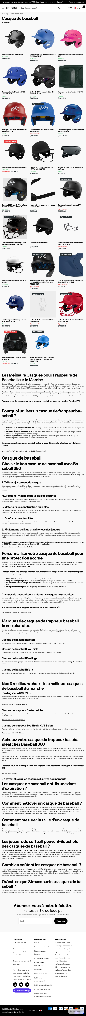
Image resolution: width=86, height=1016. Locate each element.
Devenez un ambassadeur (42, 947)
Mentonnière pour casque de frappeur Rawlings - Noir (42, 206)
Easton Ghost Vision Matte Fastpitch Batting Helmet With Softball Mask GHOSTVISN (42, 359)
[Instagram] (15, 984)
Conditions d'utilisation (42, 989)
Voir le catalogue (3, 8)
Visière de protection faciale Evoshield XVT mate (71, 168)
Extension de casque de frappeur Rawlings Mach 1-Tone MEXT (71, 281)
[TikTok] (27, 984)
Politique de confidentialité (43, 985)
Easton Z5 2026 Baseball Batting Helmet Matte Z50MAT (42, 93)
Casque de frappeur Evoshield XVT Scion (69, 206)
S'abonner (60, 921)
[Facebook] (21, 984)
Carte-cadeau (38, 969)
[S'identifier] (78, 7)
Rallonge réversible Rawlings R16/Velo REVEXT (71, 93)
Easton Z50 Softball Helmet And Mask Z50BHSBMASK (70, 321)
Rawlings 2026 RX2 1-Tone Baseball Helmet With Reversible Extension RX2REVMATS (42, 282)
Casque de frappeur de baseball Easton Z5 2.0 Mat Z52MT (43, 55)
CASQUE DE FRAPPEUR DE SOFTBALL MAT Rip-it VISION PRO (42, 168)
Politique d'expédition (41, 974)
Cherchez (60, 7)
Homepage (5, 14)
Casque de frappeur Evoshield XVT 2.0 (14, 167)
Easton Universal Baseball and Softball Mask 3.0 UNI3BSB (70, 243)
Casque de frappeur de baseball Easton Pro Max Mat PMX (71, 131)
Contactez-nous (40, 939)
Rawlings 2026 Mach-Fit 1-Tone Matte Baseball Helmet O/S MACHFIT (14, 206)
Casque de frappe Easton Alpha (12, 54)
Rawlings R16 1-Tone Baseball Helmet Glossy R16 (14, 358)
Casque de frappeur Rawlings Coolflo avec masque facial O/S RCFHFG (14, 243)
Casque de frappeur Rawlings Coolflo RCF (70, 55)
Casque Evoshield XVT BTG (39, 243)
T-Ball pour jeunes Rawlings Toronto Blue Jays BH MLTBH (14, 321)
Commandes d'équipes (41, 958)
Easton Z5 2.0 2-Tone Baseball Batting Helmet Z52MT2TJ (42, 321)
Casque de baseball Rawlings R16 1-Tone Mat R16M (13, 93)
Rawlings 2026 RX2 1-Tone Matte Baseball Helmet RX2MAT (15, 131)
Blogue (36, 943)
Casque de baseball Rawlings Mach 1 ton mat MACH (42, 131)
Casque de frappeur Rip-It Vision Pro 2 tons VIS (14, 281)
